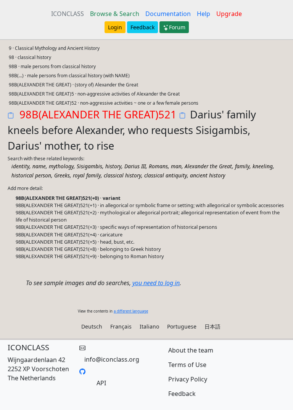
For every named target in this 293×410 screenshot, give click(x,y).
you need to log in (156, 283)
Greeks (62, 175)
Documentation (168, 14)
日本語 (212, 326)
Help (203, 14)
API (101, 383)
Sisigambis (89, 166)
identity (20, 166)
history (113, 166)
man (176, 166)
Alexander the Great (208, 166)
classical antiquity (165, 175)
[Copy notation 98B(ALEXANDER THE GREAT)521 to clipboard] (12, 116)
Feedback (142, 27)
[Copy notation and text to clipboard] (183, 116)
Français (121, 326)
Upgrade (229, 14)
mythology (61, 166)
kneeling (263, 166)
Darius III (135, 166)
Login (115, 27)
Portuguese (181, 326)
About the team (190, 350)
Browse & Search (114, 14)
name (39, 166)
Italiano (149, 326)
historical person (31, 175)
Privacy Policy (187, 379)
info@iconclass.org (111, 359)
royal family (87, 175)
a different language (131, 311)
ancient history (207, 175)
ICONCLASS (67, 14)
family (242, 166)
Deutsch (91, 326)
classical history (122, 175)
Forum (177, 27)
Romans (158, 166)
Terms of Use (187, 365)
